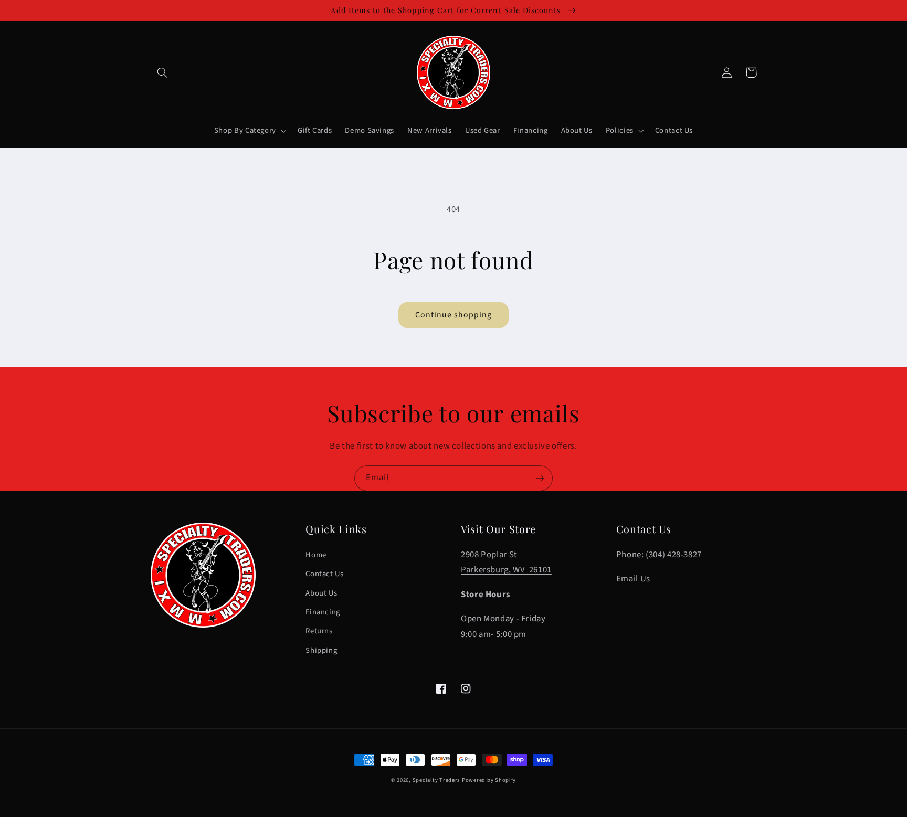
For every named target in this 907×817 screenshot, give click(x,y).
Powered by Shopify (489, 780)
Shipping (321, 650)
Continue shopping (453, 315)
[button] (163, 72)
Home (315, 554)
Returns (318, 630)
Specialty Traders (436, 780)
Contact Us (324, 573)
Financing (322, 612)
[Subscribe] (540, 478)
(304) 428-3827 (674, 554)
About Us (321, 593)
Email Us (633, 578)
